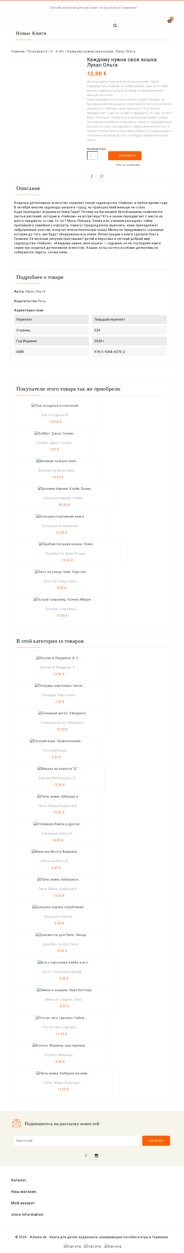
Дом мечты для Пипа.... (62, 944)
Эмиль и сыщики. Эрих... (65, 999)
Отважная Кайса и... (57, 833)
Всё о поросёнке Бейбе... (63, 972)
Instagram (97, 1156)
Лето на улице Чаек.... (61, 581)
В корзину (125, 156)
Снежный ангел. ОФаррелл (62, 722)
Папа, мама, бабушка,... (63, 1083)
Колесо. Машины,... (60, 1055)
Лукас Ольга (35, 291)
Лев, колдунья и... (55, 415)
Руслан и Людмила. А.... (59, 667)
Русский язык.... (57, 750)
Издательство (25, 301)
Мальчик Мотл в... (56, 861)
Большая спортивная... (62, 526)
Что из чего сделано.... (61, 1027)
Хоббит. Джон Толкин (54, 443)
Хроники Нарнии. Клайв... (64, 498)
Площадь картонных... (60, 695)
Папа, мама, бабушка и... (59, 806)
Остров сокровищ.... (62, 609)
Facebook (86, 1156)
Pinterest (101, 176)
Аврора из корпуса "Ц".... (59, 778)
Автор (19, 291)
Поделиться (91, 176)
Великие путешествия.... (57, 470)
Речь (42, 301)
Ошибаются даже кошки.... (67, 553)
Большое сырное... (59, 916)
